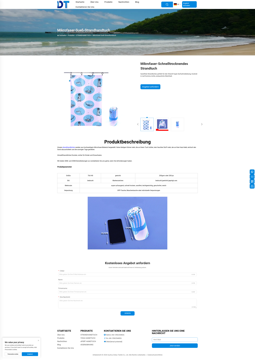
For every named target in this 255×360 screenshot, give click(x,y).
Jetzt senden (175, 346)
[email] (252, 176)
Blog (59, 345)
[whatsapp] (252, 171)
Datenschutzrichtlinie (155, 355)
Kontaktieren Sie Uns (85, 7)
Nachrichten (62, 341)
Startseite (62, 35)
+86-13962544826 (117, 335)
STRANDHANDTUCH (83, 35)
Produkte (71, 35)
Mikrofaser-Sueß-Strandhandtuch (104, 35)
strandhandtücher (68, 147)
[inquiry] (252, 186)
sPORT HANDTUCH (88, 341)
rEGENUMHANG (86, 345)
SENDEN (128, 313)
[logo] (63, 4)
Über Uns (61, 335)
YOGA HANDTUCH (87, 338)
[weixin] (252, 181)
